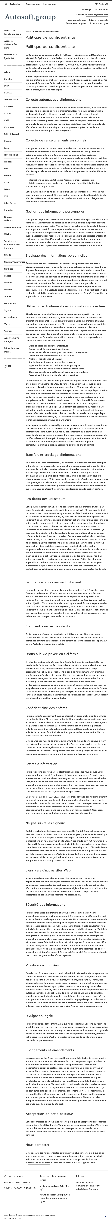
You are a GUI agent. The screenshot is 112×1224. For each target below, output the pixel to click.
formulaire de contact (39, 1162)
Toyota (7, 310)
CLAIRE (8, 113)
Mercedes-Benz (12, 227)
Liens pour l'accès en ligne (12, 32)
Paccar (7, 275)
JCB (6, 196)
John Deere (10, 203)
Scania (7, 296)
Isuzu (7, 182)
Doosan (8, 141)
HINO (6, 168)
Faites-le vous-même (13, 350)
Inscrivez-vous (49, 4)
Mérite (7, 234)
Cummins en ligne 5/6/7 (88, 1185)
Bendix (8, 79)
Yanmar (8, 331)
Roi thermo (10, 303)
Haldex (8, 161)
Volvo (7, 324)
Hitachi (7, 175)
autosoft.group (39, 68)
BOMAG (8, 92)
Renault (8, 289)
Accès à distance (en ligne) (10, 44)
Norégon (9, 269)
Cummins (9, 127)
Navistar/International (13, 262)
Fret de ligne (11, 154)
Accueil (29, 31)
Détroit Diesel (11, 134)
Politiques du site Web (52, 1103)
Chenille (8, 106)
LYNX (7, 85)
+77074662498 (101, 9)
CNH (6, 120)
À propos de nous (77, 20)
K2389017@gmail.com (97, 14)
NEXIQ (7, 255)
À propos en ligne (99, 23)
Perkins (8, 282)
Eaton (7, 148)
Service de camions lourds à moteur (12, 245)
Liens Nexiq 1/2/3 (84, 1182)
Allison (7, 72)
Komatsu (8, 210)
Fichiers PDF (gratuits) (13, 56)
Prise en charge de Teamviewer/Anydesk (87, 22)
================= (13, 65)
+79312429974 (23, 1182)
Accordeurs (10, 317)
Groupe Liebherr (8, 218)
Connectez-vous (33, 4)
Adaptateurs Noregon (87, 1189)
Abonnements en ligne (11, 339)
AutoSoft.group (29, 1215)
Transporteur (11, 99)
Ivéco (7, 189)
